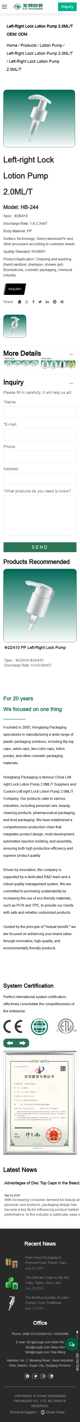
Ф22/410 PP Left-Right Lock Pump (35, 647)
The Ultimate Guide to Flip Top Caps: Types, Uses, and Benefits (47, 1280)
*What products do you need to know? (37, 491)
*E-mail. (10, 424)
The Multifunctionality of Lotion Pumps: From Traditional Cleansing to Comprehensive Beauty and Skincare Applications (47, 1300)
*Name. (10, 402)
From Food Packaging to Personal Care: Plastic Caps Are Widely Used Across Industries (45, 1260)
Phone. (9, 447)
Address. (11, 469)
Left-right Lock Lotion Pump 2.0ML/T (40, 53)
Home (12, 45)
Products (28, 45)
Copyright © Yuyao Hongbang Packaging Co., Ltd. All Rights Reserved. (40, 1401)
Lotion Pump (51, 45)
